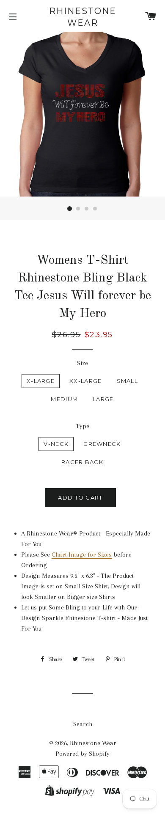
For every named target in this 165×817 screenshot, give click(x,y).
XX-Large (85, 380)
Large (103, 399)
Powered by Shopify (82, 753)
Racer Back (82, 462)
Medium (64, 399)
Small (127, 380)
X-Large (41, 380)
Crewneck (102, 443)
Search (82, 724)
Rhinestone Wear (82, 17)
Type (82, 426)
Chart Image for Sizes (82, 554)
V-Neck (56, 443)
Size (82, 363)
